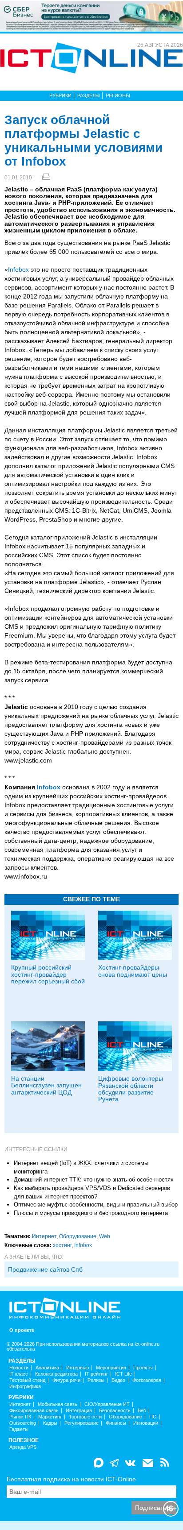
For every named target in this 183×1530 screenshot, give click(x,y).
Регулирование (81, 1423)
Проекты (143, 1367)
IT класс (18, 1374)
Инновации (145, 1423)
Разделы (88, 95)
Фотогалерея (146, 1380)
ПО (153, 1416)
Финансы (116, 1423)
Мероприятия (111, 1367)
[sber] (91, 15)
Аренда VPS (22, 1447)
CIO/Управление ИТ (107, 1404)
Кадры (50, 1423)
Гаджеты (18, 1429)
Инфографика (25, 1386)
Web (104, 1236)
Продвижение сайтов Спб (45, 1269)
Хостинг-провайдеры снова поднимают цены (132, 971)
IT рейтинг (96, 1374)
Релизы (96, 1380)
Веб (142, 1410)
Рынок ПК (20, 1416)
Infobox (18, 269)
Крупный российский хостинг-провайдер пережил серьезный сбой (48, 974)
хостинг (62, 1245)
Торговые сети (85, 1416)
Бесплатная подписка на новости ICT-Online (71, 1479)
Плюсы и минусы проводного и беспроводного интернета (91, 1213)
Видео (118, 1380)
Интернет (44, 1236)
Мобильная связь (57, 1404)
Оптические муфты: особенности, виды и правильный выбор (96, 1204)
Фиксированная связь (34, 1410)
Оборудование (77, 1236)
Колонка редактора (56, 1374)
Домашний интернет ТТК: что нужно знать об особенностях (94, 1179)
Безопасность (115, 1410)
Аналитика (47, 1367)
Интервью (77, 1367)
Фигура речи (66, 1380)
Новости (18, 1367)
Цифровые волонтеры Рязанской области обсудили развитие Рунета (130, 1089)
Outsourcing (22, 1423)
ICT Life (123, 1374)
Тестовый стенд (27, 1380)
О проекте (21, 1330)
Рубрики (60, 95)
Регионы (118, 95)
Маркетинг (50, 1416)
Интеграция (79, 1410)
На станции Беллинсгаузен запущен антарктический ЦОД (46, 1085)
